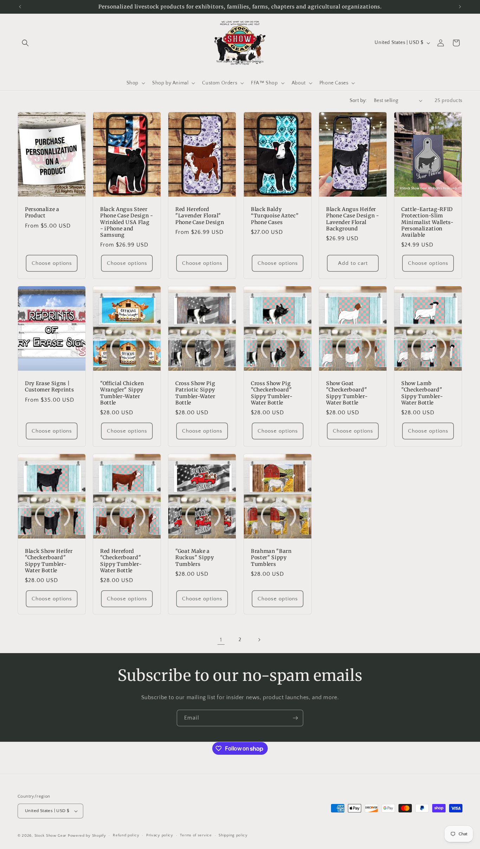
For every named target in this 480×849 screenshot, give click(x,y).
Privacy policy (159, 835)
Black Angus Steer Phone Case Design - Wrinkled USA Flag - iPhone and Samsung (126, 222)
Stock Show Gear (50, 836)
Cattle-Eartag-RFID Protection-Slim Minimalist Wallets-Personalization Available (427, 222)
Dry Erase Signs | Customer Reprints (49, 386)
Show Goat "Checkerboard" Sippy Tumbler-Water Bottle (347, 393)
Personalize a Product (42, 212)
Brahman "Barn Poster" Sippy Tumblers (271, 557)
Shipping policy (233, 835)
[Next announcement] (460, 6)
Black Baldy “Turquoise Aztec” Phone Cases (274, 215)
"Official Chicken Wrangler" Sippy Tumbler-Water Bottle (122, 393)
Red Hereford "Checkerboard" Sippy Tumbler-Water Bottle (121, 561)
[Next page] (259, 639)
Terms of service (196, 835)
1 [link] (221, 640)
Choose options (52, 263)
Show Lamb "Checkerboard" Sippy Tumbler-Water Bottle (422, 393)
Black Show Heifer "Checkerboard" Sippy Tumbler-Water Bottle (48, 561)
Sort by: (358, 100)
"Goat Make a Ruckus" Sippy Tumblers (194, 557)
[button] (25, 43)
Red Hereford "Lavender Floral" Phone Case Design (199, 215)
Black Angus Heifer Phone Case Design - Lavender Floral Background (352, 219)
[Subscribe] (295, 718)
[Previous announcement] (20, 6)
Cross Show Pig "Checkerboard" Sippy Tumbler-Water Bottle (271, 393)
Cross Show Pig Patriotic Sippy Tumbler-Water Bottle (195, 393)
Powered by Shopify (87, 836)
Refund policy (126, 835)
